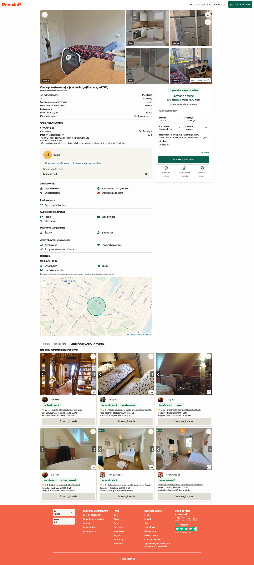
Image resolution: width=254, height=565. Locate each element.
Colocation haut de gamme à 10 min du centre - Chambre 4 (130, 485)
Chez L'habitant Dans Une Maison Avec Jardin (184, 410)
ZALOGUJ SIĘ (206, 4)
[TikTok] (189, 518)
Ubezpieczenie (150, 531)
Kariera (116, 519)
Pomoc (147, 515)
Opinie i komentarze (152, 540)
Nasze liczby (118, 540)
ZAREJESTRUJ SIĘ (219, 4)
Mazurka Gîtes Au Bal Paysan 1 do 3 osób (67, 410)
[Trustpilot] (186, 532)
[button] (44, 281)
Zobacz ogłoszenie (68, 421)
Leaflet (132, 334)
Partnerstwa (118, 527)
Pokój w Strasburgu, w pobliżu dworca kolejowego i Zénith (131, 410)
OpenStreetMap (144, 334)
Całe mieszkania (89, 531)
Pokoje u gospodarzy (92, 515)
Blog (116, 515)
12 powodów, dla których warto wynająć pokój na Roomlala (157, 545)
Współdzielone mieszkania (94, 519)
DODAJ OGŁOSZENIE (242, 4)
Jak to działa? (149, 527)
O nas (146, 523)
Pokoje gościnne (90, 527)
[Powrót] (45, 18)
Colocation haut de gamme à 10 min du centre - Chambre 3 (180, 485)
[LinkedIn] (195, 518)
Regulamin (118, 535)
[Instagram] (183, 518)
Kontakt (147, 519)
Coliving (86, 523)
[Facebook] (177, 518)
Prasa (116, 523)
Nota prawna (119, 531)
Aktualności (118, 544)
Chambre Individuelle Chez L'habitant (65, 485)
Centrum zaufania (151, 535)
